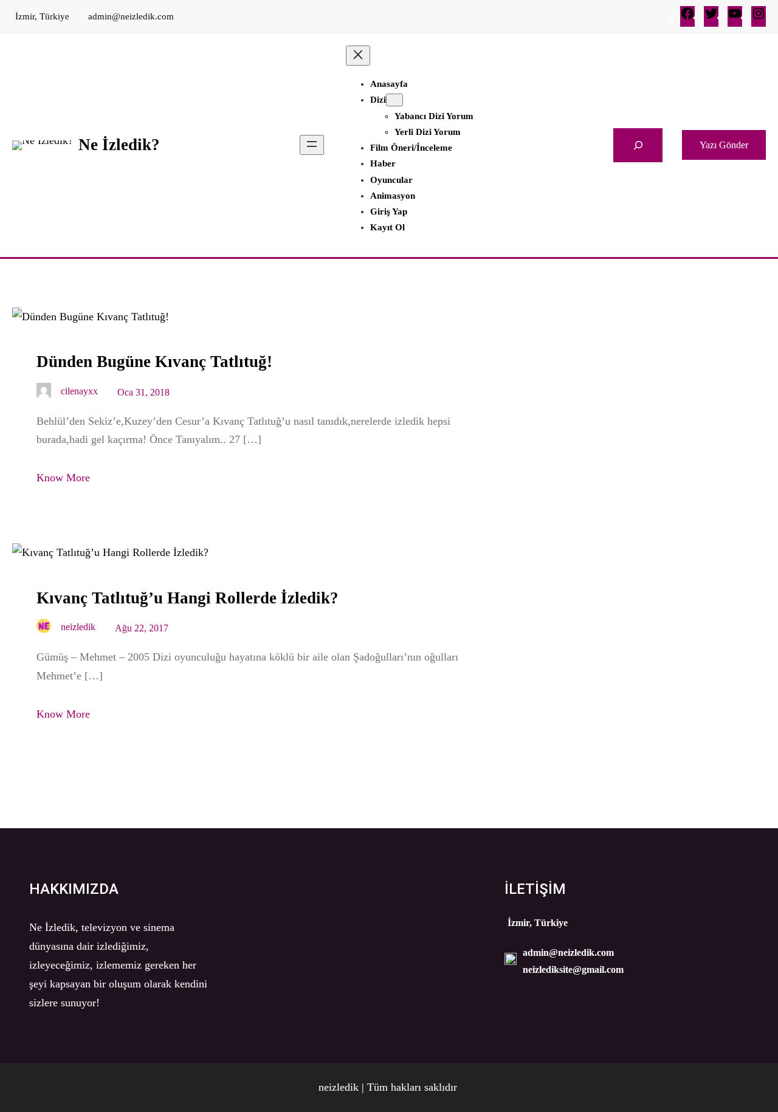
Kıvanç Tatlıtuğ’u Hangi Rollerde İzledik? (187, 598)
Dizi (378, 100)
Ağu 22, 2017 (141, 628)
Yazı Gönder (724, 145)
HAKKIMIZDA (74, 888)
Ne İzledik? (119, 145)
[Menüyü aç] (312, 145)
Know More (63, 478)
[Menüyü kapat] (358, 56)
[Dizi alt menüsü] (394, 100)
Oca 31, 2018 (143, 392)
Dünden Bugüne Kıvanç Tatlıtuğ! (154, 361)
